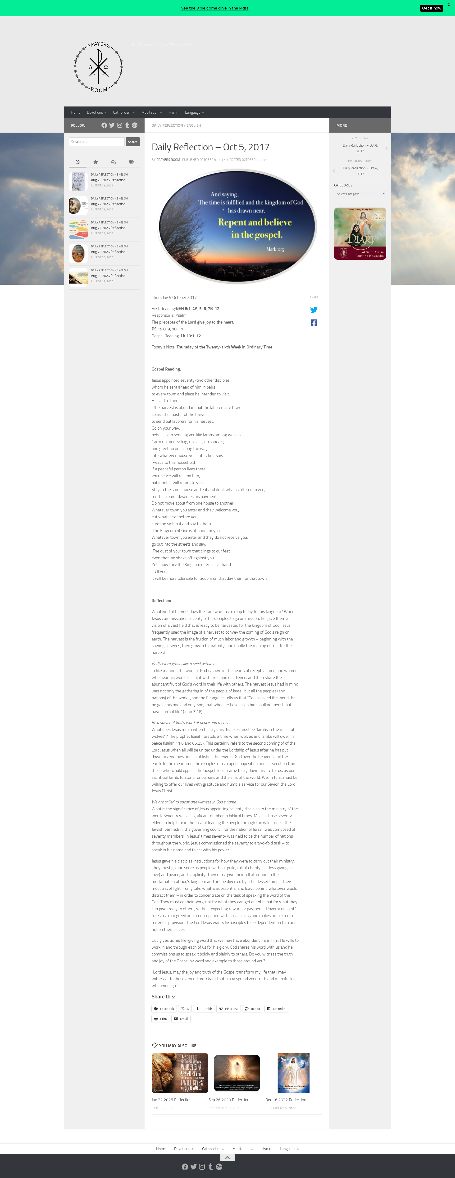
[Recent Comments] (113, 162)
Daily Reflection (167, 125)
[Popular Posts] (95, 162)
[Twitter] (112, 125)
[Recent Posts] (77, 162)
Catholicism (122, 112)
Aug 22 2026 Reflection (108, 204)
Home (75, 112)
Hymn (173, 112)
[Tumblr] (127, 125)
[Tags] (131, 162)
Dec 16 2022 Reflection (285, 1099)
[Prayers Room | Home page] (98, 67)
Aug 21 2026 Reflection (108, 228)
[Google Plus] (134, 125)
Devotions (95, 112)
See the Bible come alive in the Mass (215, 8)
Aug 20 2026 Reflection (108, 252)
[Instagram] (119, 125)
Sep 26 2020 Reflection (229, 1099)
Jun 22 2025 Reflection (171, 1099)
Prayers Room (168, 160)
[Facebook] (104, 125)
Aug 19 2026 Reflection (108, 276)
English (194, 125)
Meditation (150, 112)
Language (192, 112)
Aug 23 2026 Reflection (108, 180)
